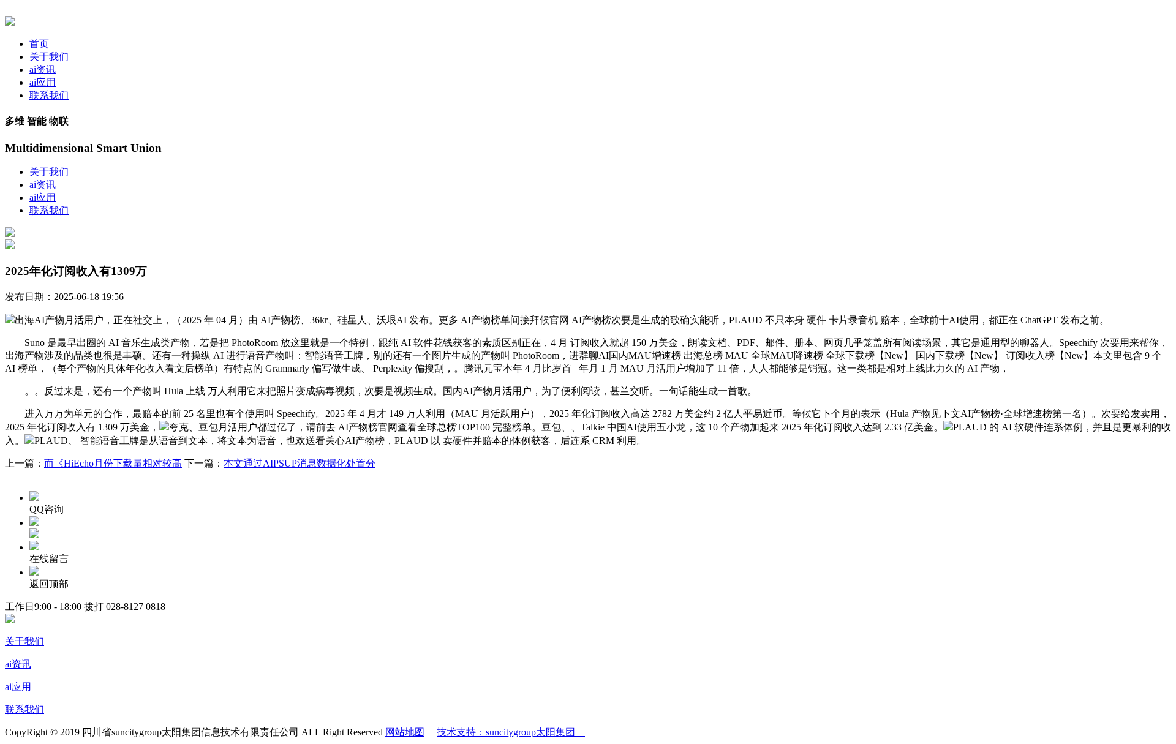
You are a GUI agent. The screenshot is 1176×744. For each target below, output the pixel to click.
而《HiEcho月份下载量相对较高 (113, 463)
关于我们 (49, 56)
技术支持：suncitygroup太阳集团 (511, 732)
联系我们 (49, 95)
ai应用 (42, 82)
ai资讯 (42, 69)
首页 (39, 44)
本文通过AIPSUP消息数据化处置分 (299, 463)
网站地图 (404, 732)
